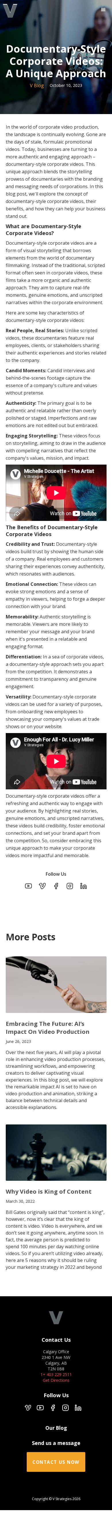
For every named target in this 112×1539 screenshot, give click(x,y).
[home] (8, 11)
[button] (103, 9)
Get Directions (56, 1380)
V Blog (37, 85)
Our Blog (56, 1428)
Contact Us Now (56, 1462)
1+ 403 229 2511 (56, 1374)
